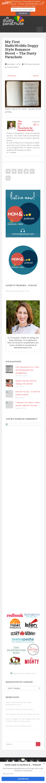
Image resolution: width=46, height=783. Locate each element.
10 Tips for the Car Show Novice (18, 726)
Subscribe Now (23, 779)
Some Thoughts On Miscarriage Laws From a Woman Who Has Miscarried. (23, 720)
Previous (12, 75)
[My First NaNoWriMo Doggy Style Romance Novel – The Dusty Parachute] (23, 94)
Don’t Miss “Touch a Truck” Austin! (19, 709)
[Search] (38, 744)
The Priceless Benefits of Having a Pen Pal (22, 714)
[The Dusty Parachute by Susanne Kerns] (11, 125)
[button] (23, 8)
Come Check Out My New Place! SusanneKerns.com (18, 703)
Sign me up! (23, 13)
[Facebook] (34, 124)
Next (35, 75)
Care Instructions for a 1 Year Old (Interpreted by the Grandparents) (27, 370)
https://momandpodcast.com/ (17, 291)
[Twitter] (37, 124)
